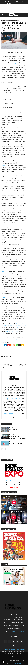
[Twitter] (21, 641)
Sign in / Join (3, 1)
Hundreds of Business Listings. (9, 339)
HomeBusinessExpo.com (14, 481)
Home (2, 18)
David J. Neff (4, 271)
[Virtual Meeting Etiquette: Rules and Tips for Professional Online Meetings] (5, 436)
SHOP (9, 651)
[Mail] (14, 417)
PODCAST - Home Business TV (9, 492)
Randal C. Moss (5, 297)
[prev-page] (2, 449)
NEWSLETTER (9, 3)
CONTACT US (22, 654)
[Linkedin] (5, 345)
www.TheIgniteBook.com (11, 331)
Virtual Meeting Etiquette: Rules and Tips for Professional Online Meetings (17, 436)
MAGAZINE (9, 1)
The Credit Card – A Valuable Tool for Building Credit (7, 366)
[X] (19, 345)
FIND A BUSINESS (15, 1)
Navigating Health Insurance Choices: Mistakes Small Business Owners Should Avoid (17, 443)
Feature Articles (8, 356)
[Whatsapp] (17, 345)
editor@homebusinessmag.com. (12, 398)
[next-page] (5, 449)
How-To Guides (22, 18)
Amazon (3, 333)
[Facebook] (3, 345)
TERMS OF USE (19, 653)
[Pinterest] (8, 345)
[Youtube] (13, 645)
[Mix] (14, 345)
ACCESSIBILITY (5, 654)
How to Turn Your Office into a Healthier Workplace (20, 365)
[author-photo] (14, 383)
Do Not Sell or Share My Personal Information (14, 649)
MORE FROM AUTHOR (18, 424)
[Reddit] (11, 345)
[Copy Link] (22, 345)
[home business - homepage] (14, 609)
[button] (2, 15)
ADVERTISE (21, 1)
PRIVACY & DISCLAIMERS (10, 653)
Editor (4, 30)
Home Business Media (16, 663)
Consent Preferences (14, 654)
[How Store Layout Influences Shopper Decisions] (5, 429)
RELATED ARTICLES (6, 424)
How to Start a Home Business (11, 18)
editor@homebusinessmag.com (16, 631)
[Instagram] (9, 641)
